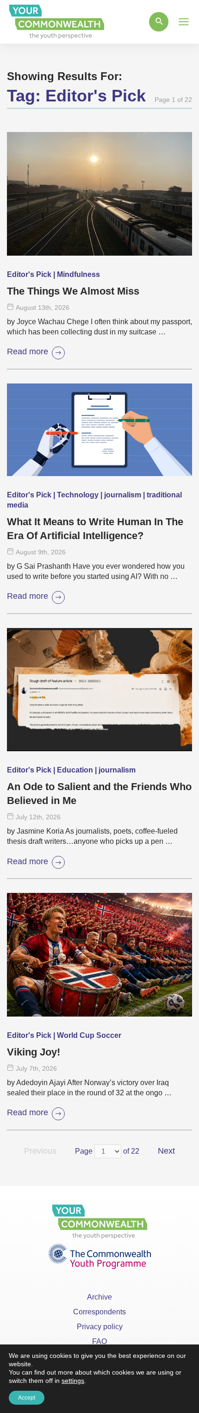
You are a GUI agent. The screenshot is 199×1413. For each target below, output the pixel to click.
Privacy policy (100, 1327)
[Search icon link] (158, 21)
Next (166, 1151)
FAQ (99, 1341)
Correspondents (99, 1312)
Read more (27, 351)
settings (73, 1380)
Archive (99, 1297)
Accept (26, 1397)
